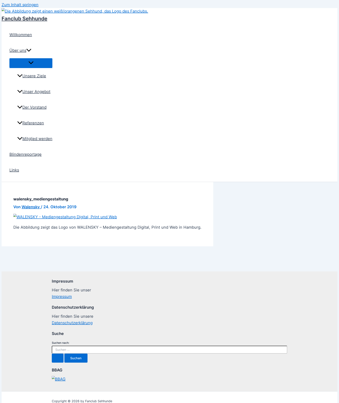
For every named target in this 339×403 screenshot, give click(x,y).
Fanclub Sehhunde (24, 18)
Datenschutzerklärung (72, 322)
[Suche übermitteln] (58, 358)
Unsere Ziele (34, 76)
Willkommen (20, 34)
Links (14, 170)
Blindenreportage (25, 154)
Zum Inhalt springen (20, 4)
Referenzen (33, 123)
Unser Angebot (36, 91)
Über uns (17, 50)
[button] (28, 50)
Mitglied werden (37, 138)
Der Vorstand (34, 107)
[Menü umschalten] (30, 63)
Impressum (62, 296)
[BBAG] (59, 379)
